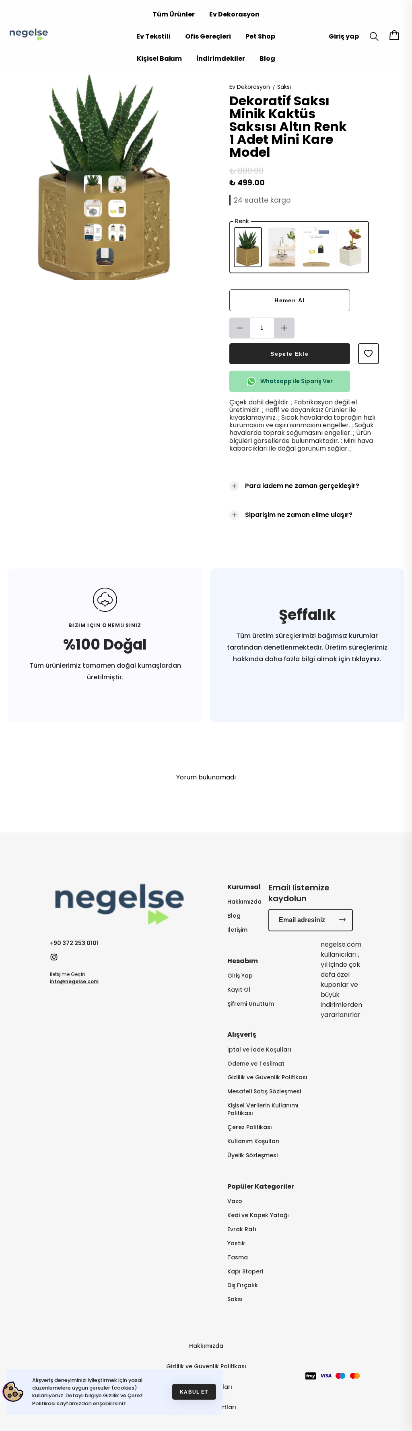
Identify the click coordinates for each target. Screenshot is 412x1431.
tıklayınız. (365, 659)
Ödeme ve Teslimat (255, 1064)
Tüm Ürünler (173, 14)
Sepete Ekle (289, 354)
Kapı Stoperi (245, 1271)
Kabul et (194, 1391)
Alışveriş (241, 1034)
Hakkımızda (244, 902)
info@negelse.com (74, 981)
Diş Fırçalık (242, 1285)
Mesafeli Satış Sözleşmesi (264, 1091)
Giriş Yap (240, 976)
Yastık (236, 1243)
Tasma (237, 1257)
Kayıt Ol (238, 990)
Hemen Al (289, 300)
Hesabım (242, 961)
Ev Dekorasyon (234, 14)
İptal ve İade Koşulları (259, 1050)
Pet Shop (260, 36)
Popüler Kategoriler (260, 1186)
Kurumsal (244, 887)
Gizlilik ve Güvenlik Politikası (267, 1077)
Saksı (284, 87)
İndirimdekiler (220, 58)
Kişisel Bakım (159, 58)
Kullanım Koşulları (253, 1141)
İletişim (237, 930)
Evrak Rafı (241, 1229)
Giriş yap (344, 36)
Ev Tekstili (153, 36)
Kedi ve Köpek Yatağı (258, 1215)
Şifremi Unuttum (250, 1004)
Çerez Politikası (249, 1127)
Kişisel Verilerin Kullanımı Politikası (263, 1109)
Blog (267, 58)
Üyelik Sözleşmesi (252, 1155)
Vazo (234, 1201)
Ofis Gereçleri (208, 36)
